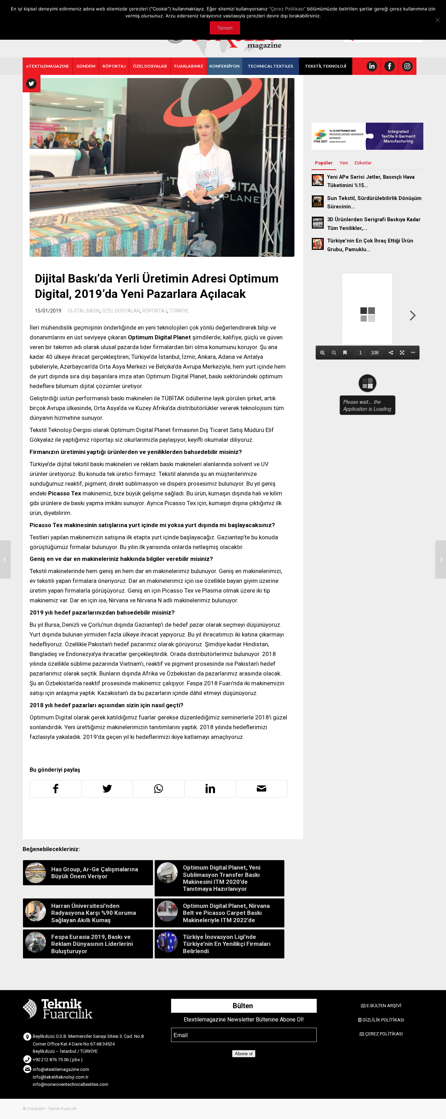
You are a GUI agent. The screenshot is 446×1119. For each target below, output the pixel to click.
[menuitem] (48, 66)
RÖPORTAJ (154, 311)
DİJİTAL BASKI (84, 311)
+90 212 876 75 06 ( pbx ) (58, 1059)
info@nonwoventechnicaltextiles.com (70, 1084)
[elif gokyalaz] (162, 167)
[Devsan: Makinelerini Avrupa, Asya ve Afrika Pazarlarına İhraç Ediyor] (440, 559)
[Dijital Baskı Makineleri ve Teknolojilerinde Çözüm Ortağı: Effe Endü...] (5, 559)
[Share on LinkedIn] (210, 788)
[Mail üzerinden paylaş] (261, 788)
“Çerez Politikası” (287, 8)
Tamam (224, 28)
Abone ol (244, 1053)
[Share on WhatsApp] (158, 788)
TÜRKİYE (179, 311)
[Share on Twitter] (107, 788)
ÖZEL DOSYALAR (121, 311)
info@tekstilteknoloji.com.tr (61, 1077)
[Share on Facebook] (56, 788)
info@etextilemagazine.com (61, 1069)
